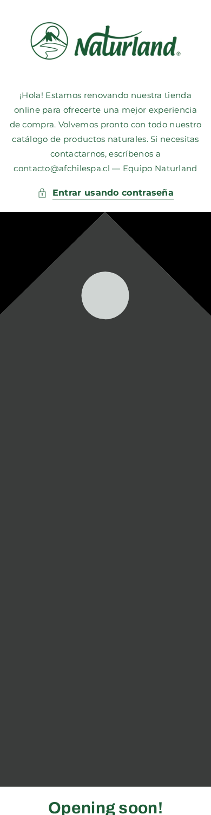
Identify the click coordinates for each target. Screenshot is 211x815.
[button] (105, 193)
